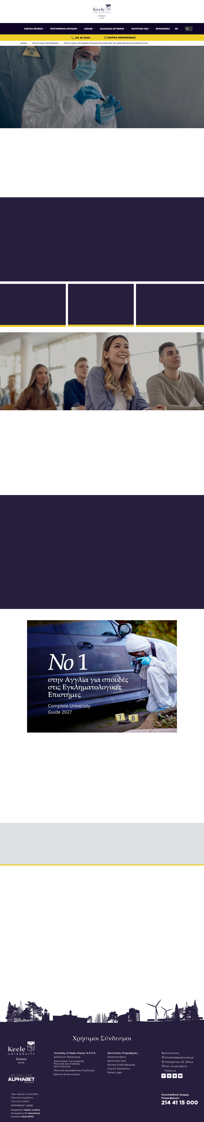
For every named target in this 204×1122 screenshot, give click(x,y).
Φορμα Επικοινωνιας (122, 37)
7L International (32, 1113)
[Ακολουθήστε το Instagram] (169, 1076)
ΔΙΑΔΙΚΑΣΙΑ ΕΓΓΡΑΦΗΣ (113, 29)
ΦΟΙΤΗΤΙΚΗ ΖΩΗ (141, 29)
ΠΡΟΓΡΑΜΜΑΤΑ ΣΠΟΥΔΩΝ (64, 29)
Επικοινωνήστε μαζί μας (102, 187)
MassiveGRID (27, 1116)
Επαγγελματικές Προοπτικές (102, 271)
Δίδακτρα (171, 271)
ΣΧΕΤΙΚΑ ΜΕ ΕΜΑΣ (34, 29)
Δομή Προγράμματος (70, 271)
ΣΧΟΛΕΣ (89, 29)
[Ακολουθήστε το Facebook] (163, 1076)
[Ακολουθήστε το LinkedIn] (174, 1076)
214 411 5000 (82, 37)
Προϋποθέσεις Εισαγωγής (135, 271)
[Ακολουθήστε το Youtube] (180, 1076)
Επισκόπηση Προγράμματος (38, 271)
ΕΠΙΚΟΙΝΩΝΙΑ (163, 29)
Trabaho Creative (31, 1110)
